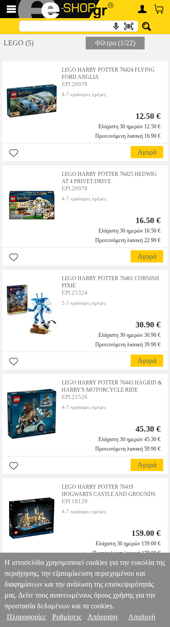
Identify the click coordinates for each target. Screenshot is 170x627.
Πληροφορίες (26, 617)
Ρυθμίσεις (66, 617)
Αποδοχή (141, 617)
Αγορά (146, 152)
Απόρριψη (102, 617)
